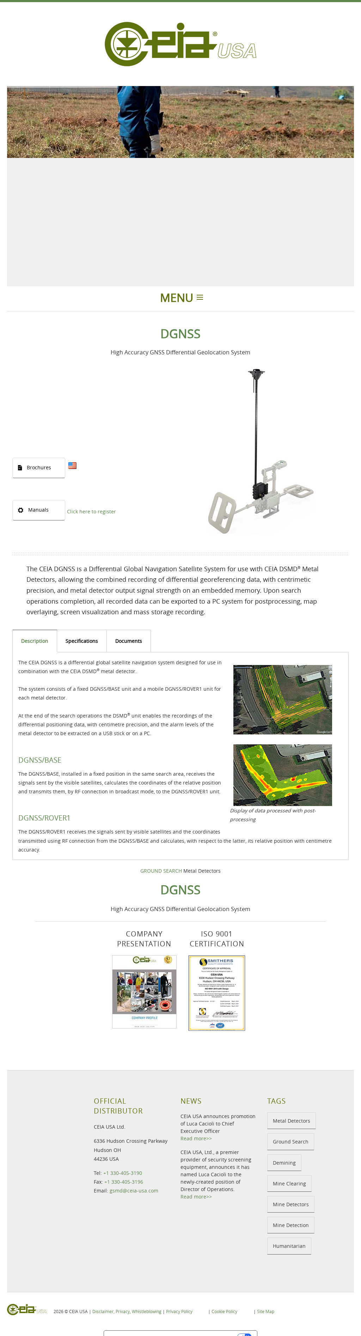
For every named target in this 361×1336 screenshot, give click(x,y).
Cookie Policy (224, 1311)
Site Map (265, 1311)
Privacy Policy (179, 1311)
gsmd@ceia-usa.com (134, 1190)
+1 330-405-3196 (123, 1181)
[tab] (35, 641)
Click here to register (91, 511)
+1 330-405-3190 (122, 1173)
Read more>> (196, 1138)
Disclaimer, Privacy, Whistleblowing (126, 1311)
